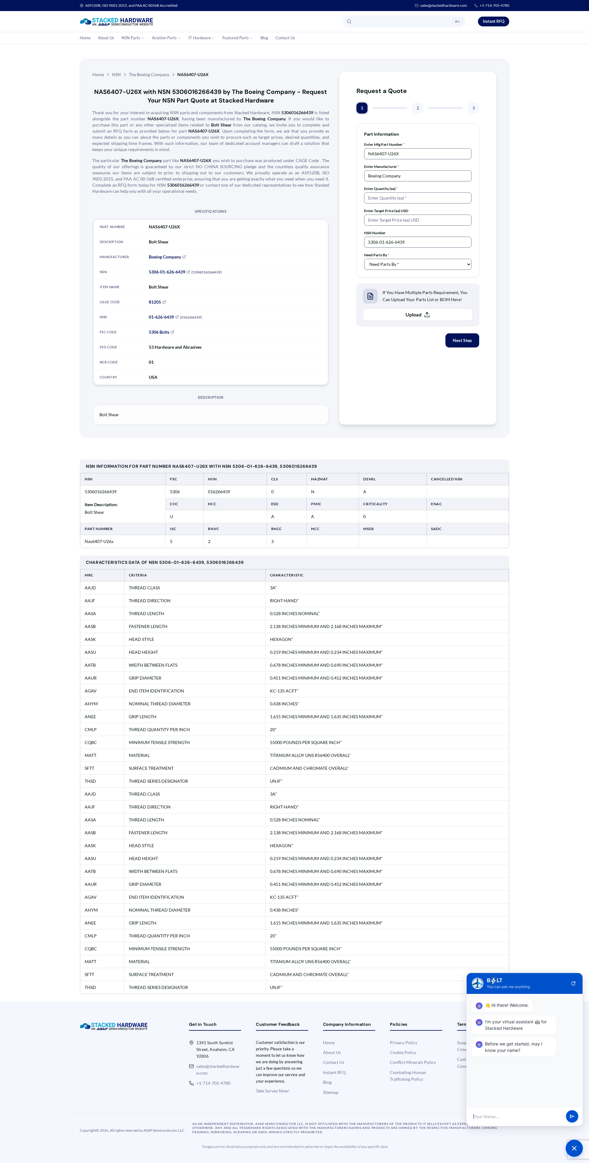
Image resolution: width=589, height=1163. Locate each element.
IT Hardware (199, 37)
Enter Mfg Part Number (384, 144)
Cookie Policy (403, 1052)
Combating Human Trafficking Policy (408, 1076)
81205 (155, 301)
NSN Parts (130, 37)
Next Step (462, 340)
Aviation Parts (164, 37)
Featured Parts (235, 37)
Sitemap (330, 1092)
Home (85, 37)
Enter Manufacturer (381, 166)
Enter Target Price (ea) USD (386, 210)
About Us (106, 37)
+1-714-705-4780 (494, 5)
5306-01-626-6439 (167, 271)
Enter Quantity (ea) (381, 188)
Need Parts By (376, 255)
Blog (264, 37)
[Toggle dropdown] (142, 38)
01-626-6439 (161, 317)
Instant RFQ (493, 21)
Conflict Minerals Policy (413, 1062)
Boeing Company (165, 256)
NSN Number (375, 233)
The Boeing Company (149, 74)
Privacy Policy (403, 1042)
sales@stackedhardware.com (443, 5)
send (572, 1116)
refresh (573, 983)
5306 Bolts (159, 332)
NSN (116, 74)
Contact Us (285, 37)
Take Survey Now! (273, 1090)
